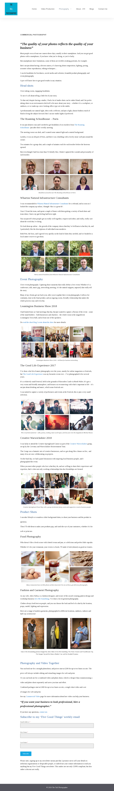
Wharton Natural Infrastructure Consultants (52, 204)
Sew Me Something (42, 599)
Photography (64, 9)
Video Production (47, 9)
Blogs (92, 9)
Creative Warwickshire (78, 444)
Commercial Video (33, 696)
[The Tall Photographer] (11, 9)
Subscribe (26, 754)
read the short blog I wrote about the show (38, 322)
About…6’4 (80, 9)
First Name (24, 732)
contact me (43, 712)
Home (34, 9)
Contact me (102, 9)
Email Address (25, 722)
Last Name (24, 742)
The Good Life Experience (33, 374)
